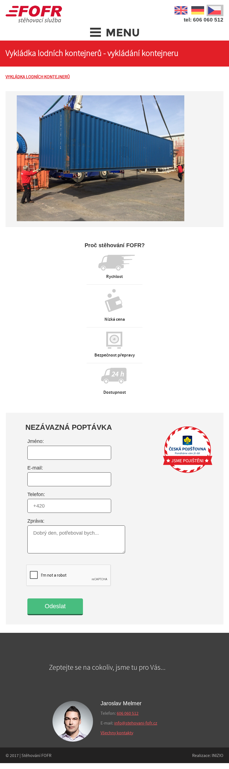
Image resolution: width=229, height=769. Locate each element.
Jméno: (35, 441)
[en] (181, 10)
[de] (198, 10)
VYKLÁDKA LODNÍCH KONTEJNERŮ (38, 77)
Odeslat (55, 606)
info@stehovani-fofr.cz (135, 723)
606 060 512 (128, 713)
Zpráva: (35, 521)
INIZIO (217, 756)
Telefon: (36, 494)
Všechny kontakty (117, 733)
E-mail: (35, 468)
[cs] (215, 10)
